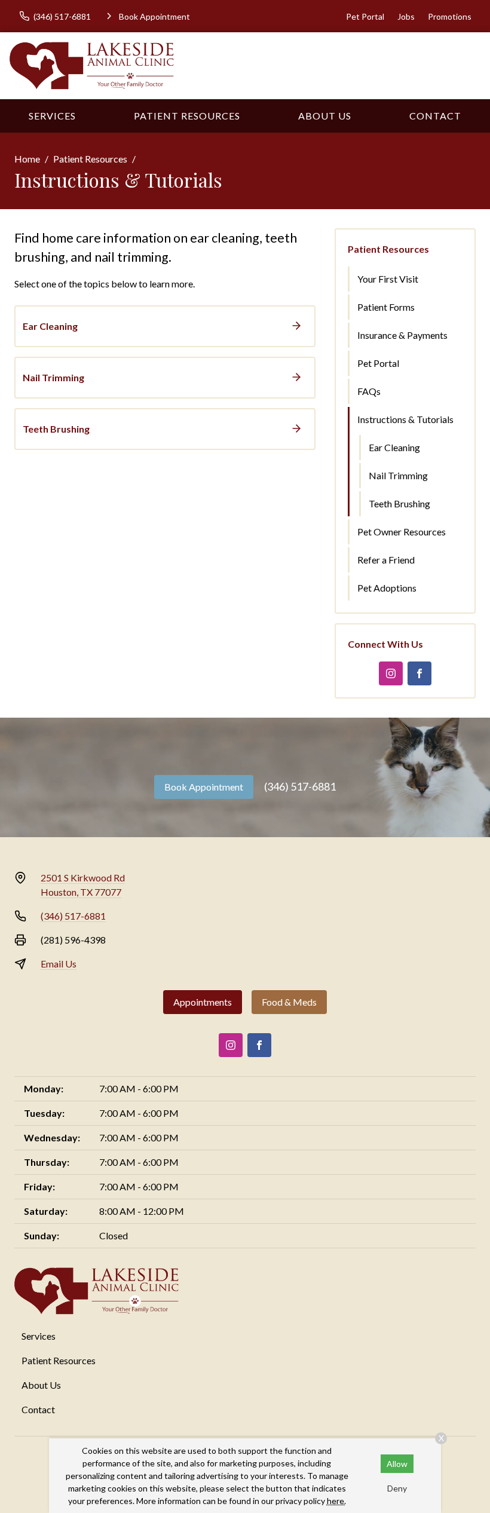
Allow (397, 1464)
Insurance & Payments (402, 335)
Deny (397, 1488)
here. (336, 1501)
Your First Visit (387, 278)
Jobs (406, 16)
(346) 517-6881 (300, 786)
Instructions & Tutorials (405, 419)
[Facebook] (419, 673)
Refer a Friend (386, 559)
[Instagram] (391, 673)
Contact (435, 115)
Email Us (58, 963)
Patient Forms (386, 307)
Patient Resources (187, 115)
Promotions (449, 16)
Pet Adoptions (386, 587)
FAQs (369, 391)
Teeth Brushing (399, 503)
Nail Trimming (398, 475)
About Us (324, 115)
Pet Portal (365, 16)
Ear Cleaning (394, 447)
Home (27, 158)
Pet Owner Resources (401, 531)
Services (52, 115)
